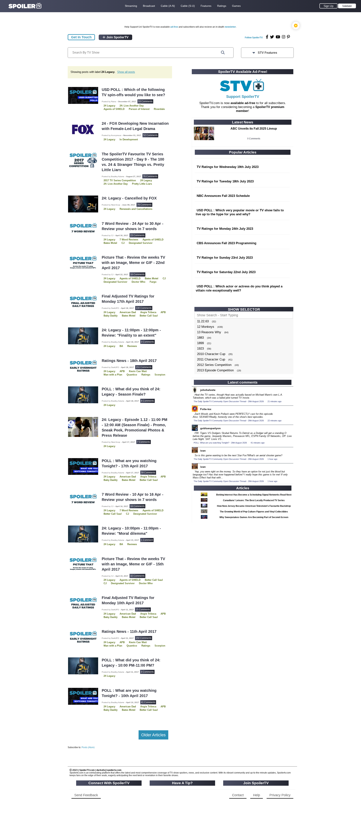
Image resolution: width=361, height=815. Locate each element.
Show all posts (126, 71)
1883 (200, 337)
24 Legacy (109, 139)
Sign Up (328, 6)
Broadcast (149, 5)
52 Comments (150, 135)
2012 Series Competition (214, 365)
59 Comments (148, 472)
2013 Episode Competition (215, 370)
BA (121, 346)
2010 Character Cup (211, 354)
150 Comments (143, 638)
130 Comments (144, 308)
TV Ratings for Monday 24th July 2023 (225, 228)
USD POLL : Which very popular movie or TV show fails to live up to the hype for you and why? (240, 212)
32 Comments (137, 576)
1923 (200, 348)
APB (163, 312)
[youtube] (278, 37)
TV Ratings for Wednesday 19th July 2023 (228, 167)
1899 (200, 343)
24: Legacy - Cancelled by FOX (129, 198)
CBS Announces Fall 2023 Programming (226, 243)
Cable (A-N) (168, 5)
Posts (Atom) (88, 747)
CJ (164, 278)
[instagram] (283, 37)
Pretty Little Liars (142, 183)
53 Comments (145, 101)
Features (206, 5)
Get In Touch (81, 37)
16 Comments (137, 274)
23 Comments (137, 235)
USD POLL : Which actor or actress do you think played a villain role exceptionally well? (239, 288)
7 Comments (143, 442)
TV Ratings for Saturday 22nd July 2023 (226, 272)
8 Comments (147, 401)
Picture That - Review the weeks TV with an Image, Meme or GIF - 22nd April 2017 (133, 262)
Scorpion (160, 374)
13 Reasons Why (209, 332)
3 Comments (147, 342)
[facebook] (267, 37)
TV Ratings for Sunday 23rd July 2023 (225, 257)
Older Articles (153, 735)
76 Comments (150, 176)
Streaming (131, 5)
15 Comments (143, 609)
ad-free (174, 27)
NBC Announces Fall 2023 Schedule (223, 196)
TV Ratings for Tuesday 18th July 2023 (225, 181)
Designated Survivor (115, 281)
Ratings (221, 5)
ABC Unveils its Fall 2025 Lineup (254, 128)
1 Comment (147, 540)
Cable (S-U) (188, 5)
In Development (129, 139)
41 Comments (148, 702)
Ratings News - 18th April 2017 (129, 361)
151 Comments (144, 367)
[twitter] (272, 37)
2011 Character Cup (211, 359)
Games (236, 5)
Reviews (132, 346)
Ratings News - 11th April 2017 (129, 631)
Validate (347, 6)
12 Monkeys (205, 327)
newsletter (230, 27)
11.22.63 (203, 321)
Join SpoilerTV (116, 37)
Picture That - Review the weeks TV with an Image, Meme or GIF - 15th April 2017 (133, 564)
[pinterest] (288, 37)
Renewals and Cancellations (136, 209)
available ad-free (243, 103)
